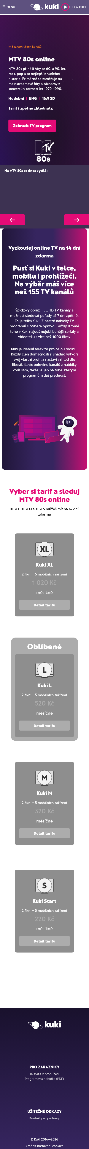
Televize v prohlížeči (44, 1074)
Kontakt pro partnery (44, 1118)
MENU (10, 7)
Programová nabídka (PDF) (44, 1079)
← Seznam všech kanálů (24, 46)
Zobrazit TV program (32, 125)
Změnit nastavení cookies (44, 1146)
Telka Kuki (77, 7)
